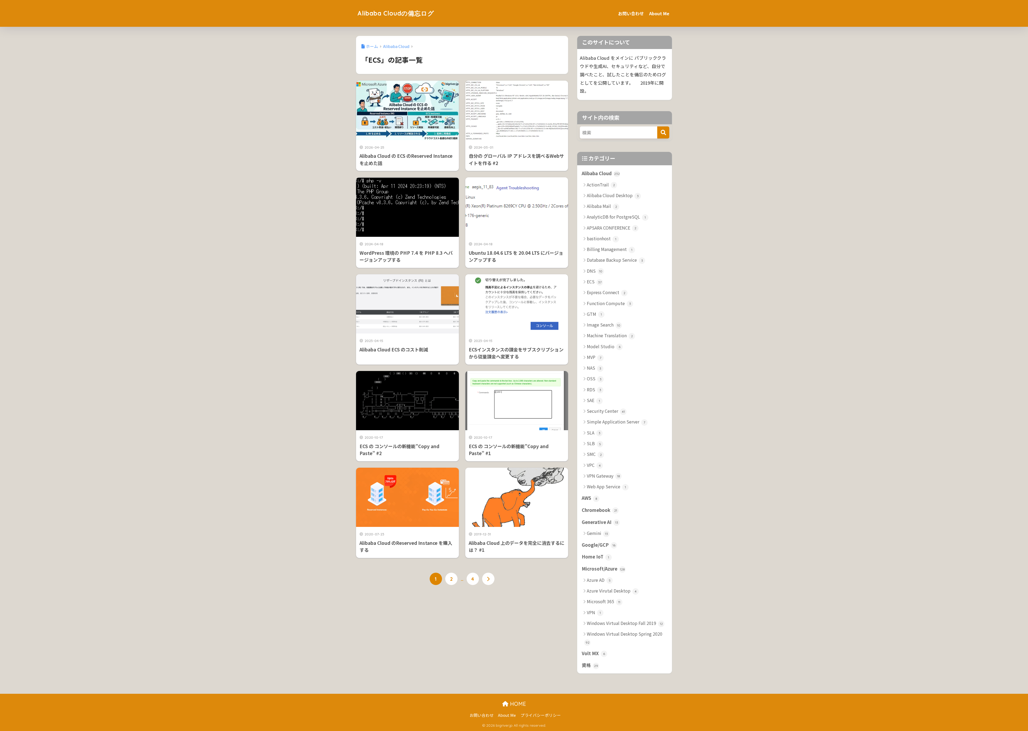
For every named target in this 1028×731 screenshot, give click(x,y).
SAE (593, 400)
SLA (593, 432)
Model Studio (604, 346)
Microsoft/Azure (603, 568)
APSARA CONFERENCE (611, 227)
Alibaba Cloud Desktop (613, 195)
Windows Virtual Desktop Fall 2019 (625, 623)
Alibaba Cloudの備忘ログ (395, 13)
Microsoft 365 (603, 601)
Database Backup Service (615, 260)
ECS (594, 281)
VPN (594, 612)
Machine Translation (610, 335)
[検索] (663, 132)
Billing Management (609, 249)
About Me (659, 13)
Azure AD (599, 580)
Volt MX (593, 653)
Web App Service (606, 486)
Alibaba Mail (602, 206)
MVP (594, 357)
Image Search (603, 324)
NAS (594, 368)
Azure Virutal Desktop (612, 590)
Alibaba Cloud (601, 173)
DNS (594, 271)
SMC (594, 454)
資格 (590, 665)
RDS (594, 389)
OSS (594, 378)
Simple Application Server (616, 421)
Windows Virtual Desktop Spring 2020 (624, 637)
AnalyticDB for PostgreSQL (616, 216)
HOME (517, 703)
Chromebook (599, 510)
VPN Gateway (603, 476)
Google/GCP (598, 545)
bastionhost (601, 238)
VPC (594, 465)
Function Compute (609, 303)
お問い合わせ (631, 13)
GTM (594, 314)
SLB (594, 443)
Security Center (606, 411)
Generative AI (600, 522)
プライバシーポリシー (541, 715)
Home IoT (595, 556)
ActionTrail (601, 184)
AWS (589, 498)
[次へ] (488, 579)
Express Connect (606, 292)
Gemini (597, 533)
